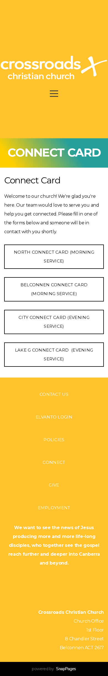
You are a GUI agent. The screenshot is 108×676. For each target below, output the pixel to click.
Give (54, 485)
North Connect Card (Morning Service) (54, 256)
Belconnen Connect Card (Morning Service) (54, 289)
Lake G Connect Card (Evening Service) (54, 354)
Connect (54, 462)
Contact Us (54, 394)
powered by (54, 668)
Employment (54, 507)
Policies (53, 439)
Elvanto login (54, 417)
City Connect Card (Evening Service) (54, 322)
